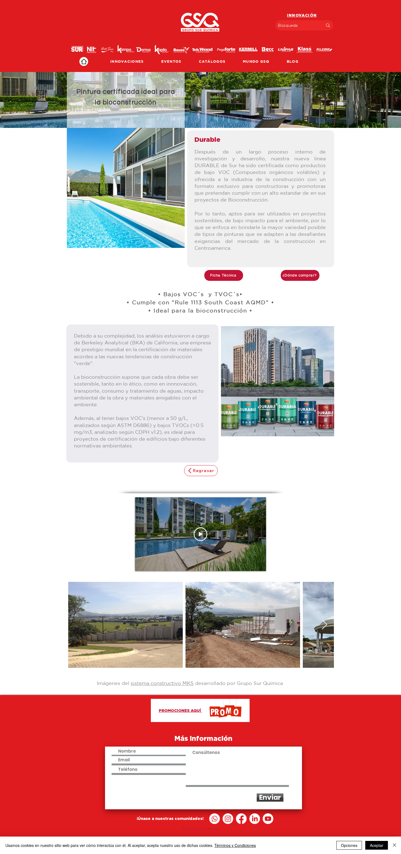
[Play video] (200, 534)
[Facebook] (241, 818)
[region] (200, 36)
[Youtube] (268, 818)
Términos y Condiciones (235, 845)
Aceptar (376, 845)
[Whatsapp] (214, 818)
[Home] (83, 61)
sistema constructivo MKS (162, 683)
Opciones (349, 845)
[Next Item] (324, 625)
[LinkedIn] (254, 818)
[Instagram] (228, 818)
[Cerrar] (394, 845)
